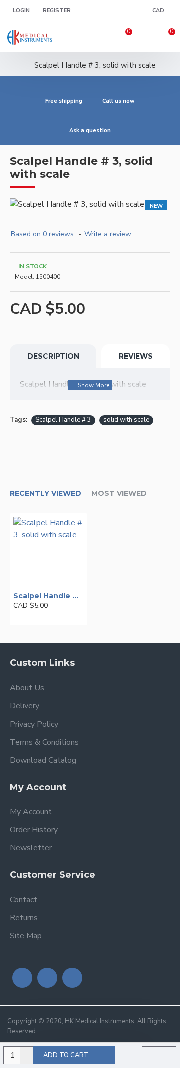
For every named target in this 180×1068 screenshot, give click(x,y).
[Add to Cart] (16, 617)
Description (54, 356)
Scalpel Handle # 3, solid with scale (49, 595)
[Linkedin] (72, 978)
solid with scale (127, 419)
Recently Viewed (46, 493)
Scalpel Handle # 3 (64, 419)
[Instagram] (48, 978)
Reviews (136, 356)
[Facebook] (22, 978)
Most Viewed (119, 493)
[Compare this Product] (44, 617)
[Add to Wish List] (30, 617)
